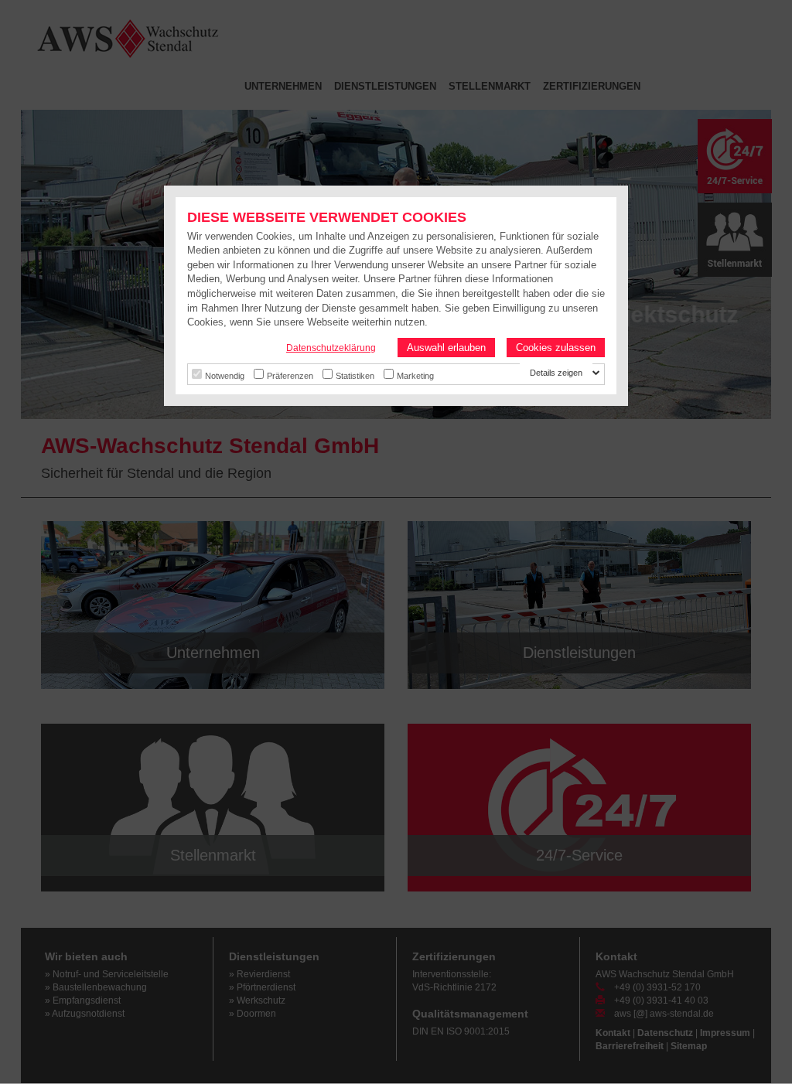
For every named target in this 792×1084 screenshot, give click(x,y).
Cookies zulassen (556, 347)
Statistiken (355, 375)
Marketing (415, 375)
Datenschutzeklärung (331, 348)
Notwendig (224, 375)
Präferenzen (290, 375)
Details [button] (544, 372)
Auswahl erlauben (446, 347)
